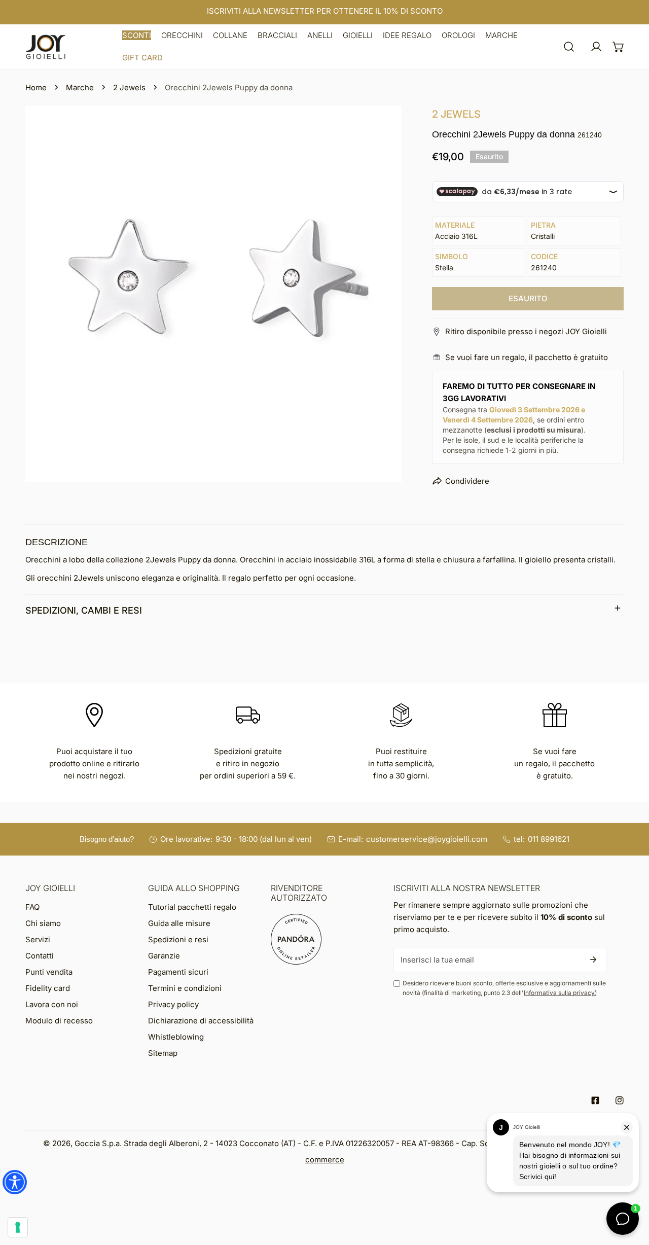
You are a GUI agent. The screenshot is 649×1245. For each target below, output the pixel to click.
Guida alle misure (179, 923)
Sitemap (162, 1053)
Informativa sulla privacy (559, 993)
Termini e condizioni (185, 988)
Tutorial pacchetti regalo (192, 907)
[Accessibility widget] (15, 1182)
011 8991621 (548, 839)
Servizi (37, 939)
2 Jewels (129, 87)
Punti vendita (49, 972)
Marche (80, 87)
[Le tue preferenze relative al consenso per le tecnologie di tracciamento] (17, 1227)
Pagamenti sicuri (178, 972)
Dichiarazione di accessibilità (201, 1020)
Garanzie (164, 956)
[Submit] (593, 959)
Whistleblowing (176, 1037)
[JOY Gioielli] (45, 47)
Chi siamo (43, 923)
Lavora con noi (51, 1004)
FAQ (32, 907)
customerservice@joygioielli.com (426, 839)
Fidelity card (47, 988)
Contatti (39, 956)
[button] (136, 35)
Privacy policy (173, 1004)
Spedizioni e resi (178, 939)
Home (36, 87)
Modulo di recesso (59, 1020)
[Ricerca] (569, 46)
